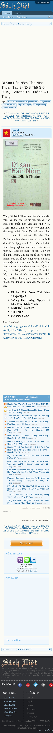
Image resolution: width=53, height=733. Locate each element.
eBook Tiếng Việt (10, 698)
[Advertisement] (26, 54)
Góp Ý (29, 702)
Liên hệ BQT (32, 717)
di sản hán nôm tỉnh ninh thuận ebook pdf (22, 102)
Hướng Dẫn (8, 716)
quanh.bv (16, 130)
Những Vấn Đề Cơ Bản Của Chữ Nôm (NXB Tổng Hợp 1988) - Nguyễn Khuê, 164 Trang (26, 118)
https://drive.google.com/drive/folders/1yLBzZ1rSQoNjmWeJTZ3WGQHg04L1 (26, 335)
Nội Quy (30, 705)
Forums (7, 13)
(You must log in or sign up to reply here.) (37, 520)
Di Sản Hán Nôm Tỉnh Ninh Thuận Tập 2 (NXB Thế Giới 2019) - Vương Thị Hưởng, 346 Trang (27, 114)
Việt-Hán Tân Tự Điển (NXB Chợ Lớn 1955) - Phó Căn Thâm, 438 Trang (28, 423)
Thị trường (31, 709)
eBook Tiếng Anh (10, 701)
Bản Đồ (30, 698)
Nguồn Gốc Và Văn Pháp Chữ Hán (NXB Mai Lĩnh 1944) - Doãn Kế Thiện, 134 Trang (28, 405)
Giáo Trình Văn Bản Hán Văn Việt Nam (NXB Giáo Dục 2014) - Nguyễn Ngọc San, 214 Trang (28, 463)
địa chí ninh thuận (10, 108)
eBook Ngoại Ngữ (10, 708)
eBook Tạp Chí (9, 705)
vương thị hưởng (40, 105)
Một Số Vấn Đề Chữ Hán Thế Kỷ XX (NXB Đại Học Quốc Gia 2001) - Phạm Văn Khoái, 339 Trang (28, 488)
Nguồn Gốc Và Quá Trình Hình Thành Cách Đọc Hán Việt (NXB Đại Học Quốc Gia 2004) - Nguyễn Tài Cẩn (28, 449)
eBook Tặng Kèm (10, 712)
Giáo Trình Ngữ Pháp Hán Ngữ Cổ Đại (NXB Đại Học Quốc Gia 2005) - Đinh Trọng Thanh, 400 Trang (28, 472)
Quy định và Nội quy (45, 730)
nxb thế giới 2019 (10, 105)
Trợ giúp (30, 713)
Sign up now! (26, 543)
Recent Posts (21, 17)
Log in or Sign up (43, 2)
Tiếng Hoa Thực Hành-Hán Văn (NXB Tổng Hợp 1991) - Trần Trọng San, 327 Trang (28, 417)
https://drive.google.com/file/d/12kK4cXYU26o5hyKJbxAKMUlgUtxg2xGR (26, 328)
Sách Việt (33, 571)
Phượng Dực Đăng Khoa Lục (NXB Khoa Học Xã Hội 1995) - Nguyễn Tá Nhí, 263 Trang (28, 480)
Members (18, 13)
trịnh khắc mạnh (25, 105)
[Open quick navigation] (50, 24)
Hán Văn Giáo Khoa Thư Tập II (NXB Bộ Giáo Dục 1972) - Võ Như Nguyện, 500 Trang (28, 429)
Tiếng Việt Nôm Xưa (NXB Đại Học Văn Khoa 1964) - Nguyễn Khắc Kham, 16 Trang (28, 501)
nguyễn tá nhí (45, 102)
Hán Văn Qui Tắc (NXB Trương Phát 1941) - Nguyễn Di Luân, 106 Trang (28, 437)
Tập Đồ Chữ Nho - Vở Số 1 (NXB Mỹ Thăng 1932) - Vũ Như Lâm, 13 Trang (28, 496)
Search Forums (8, 17)
